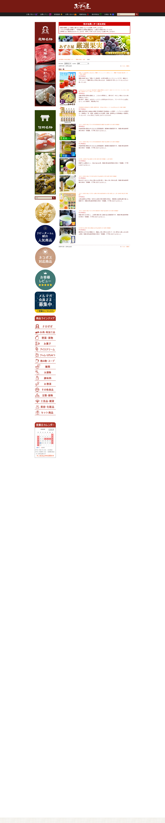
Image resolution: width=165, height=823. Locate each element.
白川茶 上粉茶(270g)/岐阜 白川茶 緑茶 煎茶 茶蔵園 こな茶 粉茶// (96, 159)
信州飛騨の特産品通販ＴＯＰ (66, 59)
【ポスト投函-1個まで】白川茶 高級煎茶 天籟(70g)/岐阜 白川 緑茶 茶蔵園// (98, 210)
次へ (124, 66)
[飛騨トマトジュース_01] (68, 87)
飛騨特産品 (83, 14)
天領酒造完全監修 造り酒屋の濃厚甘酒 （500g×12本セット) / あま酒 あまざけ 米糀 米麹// (102, 107)
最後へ (128, 66)
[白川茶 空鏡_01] (68, 156)
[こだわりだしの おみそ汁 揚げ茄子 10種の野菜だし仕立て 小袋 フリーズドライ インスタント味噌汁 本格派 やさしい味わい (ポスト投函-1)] (68, 104)
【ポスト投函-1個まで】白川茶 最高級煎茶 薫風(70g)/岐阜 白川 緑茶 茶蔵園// (99, 124)
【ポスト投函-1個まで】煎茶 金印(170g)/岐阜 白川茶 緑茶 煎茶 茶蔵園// (98, 176)
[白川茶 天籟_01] (68, 225)
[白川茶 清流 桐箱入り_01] (68, 242)
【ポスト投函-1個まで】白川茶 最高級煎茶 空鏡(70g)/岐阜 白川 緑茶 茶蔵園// (99, 141)
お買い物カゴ (30, 14)
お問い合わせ (69, 14)
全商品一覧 (108, 14)
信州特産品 (95, 14)
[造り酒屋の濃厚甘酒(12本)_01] (68, 122)
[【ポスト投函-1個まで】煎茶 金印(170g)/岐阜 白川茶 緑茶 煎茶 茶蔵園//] (68, 191)
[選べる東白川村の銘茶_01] (68, 208)
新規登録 (57, 14)
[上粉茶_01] (68, 173)
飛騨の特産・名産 (80, 59)
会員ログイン (44, 14)
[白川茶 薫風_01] (68, 139)
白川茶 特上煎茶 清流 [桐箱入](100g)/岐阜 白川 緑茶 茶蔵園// (95, 228)
